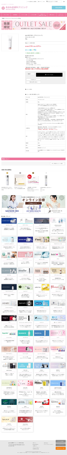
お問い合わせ (51, 14)
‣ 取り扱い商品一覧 (35, 444)
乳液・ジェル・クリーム (36, 64)
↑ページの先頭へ (60, 441)
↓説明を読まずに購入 (60, 448)
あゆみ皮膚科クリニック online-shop (16, 442)
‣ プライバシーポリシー (36, 447)
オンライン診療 (24, 14)
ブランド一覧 (6, 14)
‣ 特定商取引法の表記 (36, 448)
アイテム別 (28, 60)
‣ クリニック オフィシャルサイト (48, 444)
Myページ (39, 1)
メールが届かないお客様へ (32, 1)
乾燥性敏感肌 (33, 61)
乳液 (32, 60)
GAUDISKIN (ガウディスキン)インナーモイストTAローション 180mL (7, 188)
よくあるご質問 (33, 14)
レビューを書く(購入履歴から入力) (32, 94)
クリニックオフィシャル (61, 15)
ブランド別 (28, 58)
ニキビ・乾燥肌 (33, 63)
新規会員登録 (58, 7)
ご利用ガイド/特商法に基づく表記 (42, 15)
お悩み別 (28, 61)
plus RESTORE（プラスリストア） (37, 58)
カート (44, 1)
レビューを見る (29, 89)
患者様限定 (15, 14)
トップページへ (61, 444)
